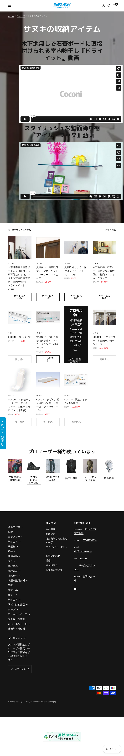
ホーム (11, 16)
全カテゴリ (14, 527)
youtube (83, 558)
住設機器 (13, 566)
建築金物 (13, 556)
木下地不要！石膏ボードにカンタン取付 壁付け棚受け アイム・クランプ (104, 273)
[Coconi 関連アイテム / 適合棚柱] (76, 380)
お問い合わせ (53, 555)
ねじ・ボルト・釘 (17, 624)
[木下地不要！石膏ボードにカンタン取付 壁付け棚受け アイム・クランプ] (104, 247)
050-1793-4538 (90, 540)
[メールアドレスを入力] (28, 669)
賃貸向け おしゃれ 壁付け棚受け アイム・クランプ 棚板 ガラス (48, 342)
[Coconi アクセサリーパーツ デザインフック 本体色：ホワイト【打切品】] (19, 380)
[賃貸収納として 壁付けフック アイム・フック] (76, 247)
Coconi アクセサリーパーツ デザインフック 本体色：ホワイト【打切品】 (19, 405)
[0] (114, 5)
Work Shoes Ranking (33, 480)
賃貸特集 (109, 478)
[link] (74, 358)
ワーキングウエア (17, 614)
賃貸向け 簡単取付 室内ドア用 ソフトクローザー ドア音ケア (48, 273)
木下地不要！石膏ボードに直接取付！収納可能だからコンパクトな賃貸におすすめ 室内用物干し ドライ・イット (19, 276)
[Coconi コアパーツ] (19, 317)
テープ (11, 609)
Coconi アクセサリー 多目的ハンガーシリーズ (104, 340)
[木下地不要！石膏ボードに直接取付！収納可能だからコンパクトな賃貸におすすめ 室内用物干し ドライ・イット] (19, 247)
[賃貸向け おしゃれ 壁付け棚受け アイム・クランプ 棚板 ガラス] (48, 317)
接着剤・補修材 (16, 628)
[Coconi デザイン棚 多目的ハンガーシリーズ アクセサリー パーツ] (48, 380)
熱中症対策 (71, 478)
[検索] (109, 5)
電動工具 (13, 590)
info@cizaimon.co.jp (83, 551)
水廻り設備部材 (16, 580)
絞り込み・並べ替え (21, 229)
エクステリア (15, 536)
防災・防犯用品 (16, 604)
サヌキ (11, 263)
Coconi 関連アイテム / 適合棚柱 (75, 401)
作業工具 (13, 595)
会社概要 (50, 529)
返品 (48, 560)
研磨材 (11, 546)
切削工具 (13, 541)
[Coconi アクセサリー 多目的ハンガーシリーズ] (104, 317)
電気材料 (13, 575)
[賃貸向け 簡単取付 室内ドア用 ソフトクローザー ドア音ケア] (48, 247)
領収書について (54, 569)
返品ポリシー (53, 565)
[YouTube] (77, 589)
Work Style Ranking (52, 478)
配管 (10, 532)
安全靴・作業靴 (16, 619)
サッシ (11, 561)
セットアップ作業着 (90, 478)
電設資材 (13, 570)
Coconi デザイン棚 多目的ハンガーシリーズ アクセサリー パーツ (48, 405)
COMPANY (51, 523)
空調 (10, 585)
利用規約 (50, 534)
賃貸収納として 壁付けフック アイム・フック (75, 271)
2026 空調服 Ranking (15, 478)
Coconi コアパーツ (19, 337)
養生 (10, 551)
